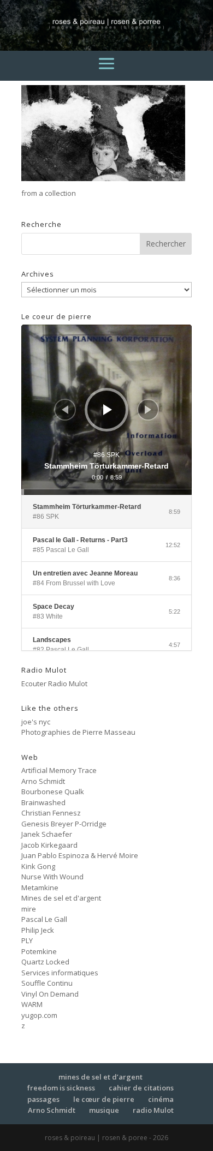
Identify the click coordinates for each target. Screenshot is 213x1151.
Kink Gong (38, 866)
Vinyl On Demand (50, 994)
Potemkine (39, 951)
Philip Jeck (37, 930)
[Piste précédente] (65, 409)
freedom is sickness (61, 1088)
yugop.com (39, 1015)
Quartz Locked (45, 962)
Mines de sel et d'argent (61, 898)
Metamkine (39, 887)
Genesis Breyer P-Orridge (63, 824)
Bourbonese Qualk (52, 791)
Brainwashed (43, 802)
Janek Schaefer (46, 834)
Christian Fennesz (51, 813)
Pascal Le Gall (44, 919)
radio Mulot (153, 1110)
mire (28, 909)
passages (43, 1099)
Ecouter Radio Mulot (54, 683)
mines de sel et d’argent (100, 1077)
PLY (27, 940)
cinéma (161, 1099)
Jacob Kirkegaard (49, 845)
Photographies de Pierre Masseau (78, 732)
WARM (32, 1004)
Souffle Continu (47, 983)
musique (104, 1110)
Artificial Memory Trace (59, 770)
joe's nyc (35, 722)
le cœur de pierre (103, 1099)
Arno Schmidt (43, 781)
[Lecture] (107, 409)
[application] (106, 410)
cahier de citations (141, 1088)
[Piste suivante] (148, 409)
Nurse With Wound (52, 877)
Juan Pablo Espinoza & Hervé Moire (79, 855)
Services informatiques (59, 973)
